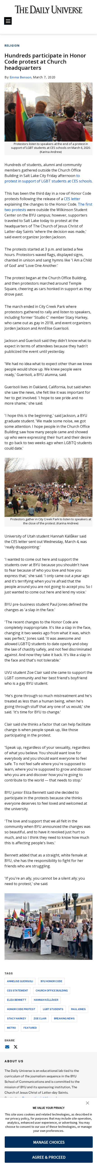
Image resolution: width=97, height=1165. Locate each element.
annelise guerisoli (20, 981)
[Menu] (8, 21)
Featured (30, 1027)
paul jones (78, 1009)
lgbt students (53, 1009)
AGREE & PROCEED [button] (48, 1157)
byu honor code (51, 981)
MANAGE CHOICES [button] (49, 1142)
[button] (87, 1102)
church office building (52, 990)
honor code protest (21, 1009)
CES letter (72, 198)
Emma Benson (21, 77)
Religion (12, 45)
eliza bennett (16, 999)
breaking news (64, 1018)
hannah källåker (46, 999)
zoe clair (40, 1018)
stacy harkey (16, 1018)
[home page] (49, 11)
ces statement (17, 990)
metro (11, 1027)
